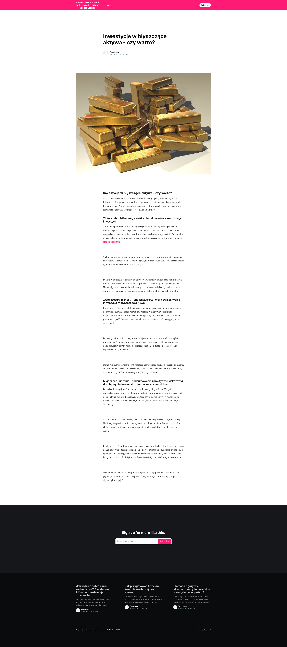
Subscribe (205, 5)
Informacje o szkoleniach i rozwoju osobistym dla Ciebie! (87, 5)
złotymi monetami (111, 241)
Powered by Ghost (204, 630)
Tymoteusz (114, 52)
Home (108, 5)
